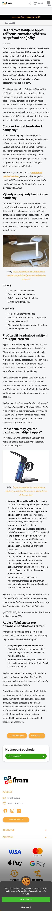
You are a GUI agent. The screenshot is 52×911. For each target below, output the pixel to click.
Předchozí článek (18, 736)
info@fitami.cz (14, 798)
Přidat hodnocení (14, 756)
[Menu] (48, 3)
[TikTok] (18, 810)
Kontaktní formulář (16, 820)
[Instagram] (11, 810)
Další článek (35, 736)
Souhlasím (27, 899)
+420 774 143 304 (15, 803)
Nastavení (26, 907)
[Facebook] (5, 810)
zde (27, 893)
